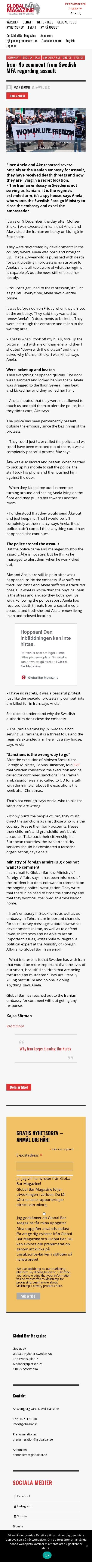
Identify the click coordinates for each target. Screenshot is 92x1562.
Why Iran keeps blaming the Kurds (46, 1049)
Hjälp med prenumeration (21, 40)
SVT (77, 764)
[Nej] (87, 1546)
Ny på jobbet (49, 27)
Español (11, 45)
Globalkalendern (52, 40)
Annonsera (46, 35)
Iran (37, 57)
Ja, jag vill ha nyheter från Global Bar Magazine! (43, 1181)
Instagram (24, 1506)
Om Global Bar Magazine (21, 35)
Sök (73, 13)
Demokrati (14, 57)
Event (32, 27)
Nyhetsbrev (15, 27)
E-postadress (29, 1155)
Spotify (22, 1516)
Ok (47, 1555)
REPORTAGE (45, 22)
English (70, 40)
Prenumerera (75, 4)
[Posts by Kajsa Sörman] (9, 87)
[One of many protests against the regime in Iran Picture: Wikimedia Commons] (46, 130)
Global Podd (66, 22)
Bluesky (18, 1526)
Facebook (24, 1496)
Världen (12, 22)
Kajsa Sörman (22, 87)
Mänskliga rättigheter (57, 57)
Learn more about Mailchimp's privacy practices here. (39, 1284)
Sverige (79, 57)
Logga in (75, 8)
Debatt (28, 22)
